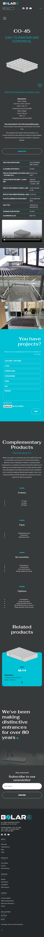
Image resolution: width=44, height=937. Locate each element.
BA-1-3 (22, 670)
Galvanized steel (24, 533)
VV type (24, 503)
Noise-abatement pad (24, 571)
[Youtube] (31, 8)
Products (4, 858)
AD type (24, 505)
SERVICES (4, 874)
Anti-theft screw (24, 569)
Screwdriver (24, 565)
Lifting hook (24, 567)
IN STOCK (4, 915)
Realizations (5, 912)
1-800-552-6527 (14, 829)
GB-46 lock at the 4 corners (24, 605)
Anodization (24, 599)
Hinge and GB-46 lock (24, 603)
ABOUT (3, 839)
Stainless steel (24, 537)
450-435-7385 (16, 827)
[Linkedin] (27, 8)
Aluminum (24, 535)
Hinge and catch (24, 601)
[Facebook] (23, 8)
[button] (3, 659)
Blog (3, 919)
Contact (4, 893)
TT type (24, 501)
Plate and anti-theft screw (24, 607)
